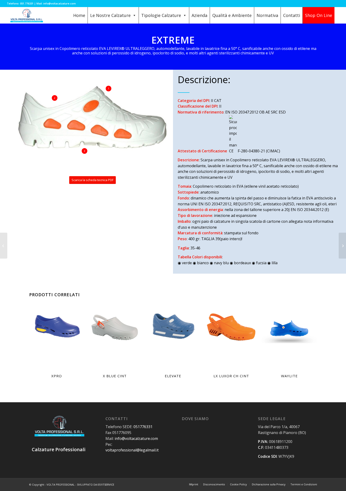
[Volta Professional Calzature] (26, 15)
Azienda (199, 15)
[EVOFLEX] (342, 246)
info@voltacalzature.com (136, 438)
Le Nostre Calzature (110, 15)
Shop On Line (318, 15)
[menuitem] (194, 484)
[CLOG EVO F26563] (3, 246)
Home (79, 15)
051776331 (143, 426)
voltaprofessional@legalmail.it (132, 450)
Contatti (291, 15)
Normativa (267, 15)
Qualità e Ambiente (232, 15)
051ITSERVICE (106, 484)
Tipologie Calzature (161, 15)
